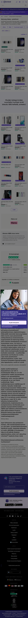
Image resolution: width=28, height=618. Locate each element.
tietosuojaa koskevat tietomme (15, 309)
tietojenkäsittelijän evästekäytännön (11, 311)
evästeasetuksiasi (15, 307)
